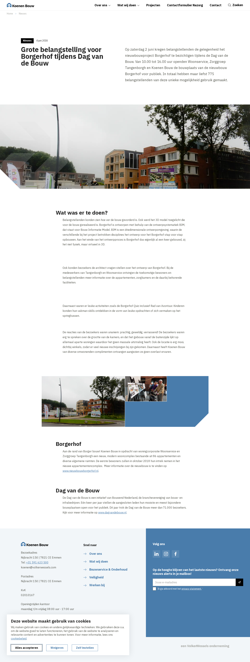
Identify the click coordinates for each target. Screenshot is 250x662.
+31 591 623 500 (37, 562)
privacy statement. (192, 588)
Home (10, 13)
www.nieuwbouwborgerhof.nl (80, 471)
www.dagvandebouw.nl (112, 512)
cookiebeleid (19, 638)
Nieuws (23, 13)
